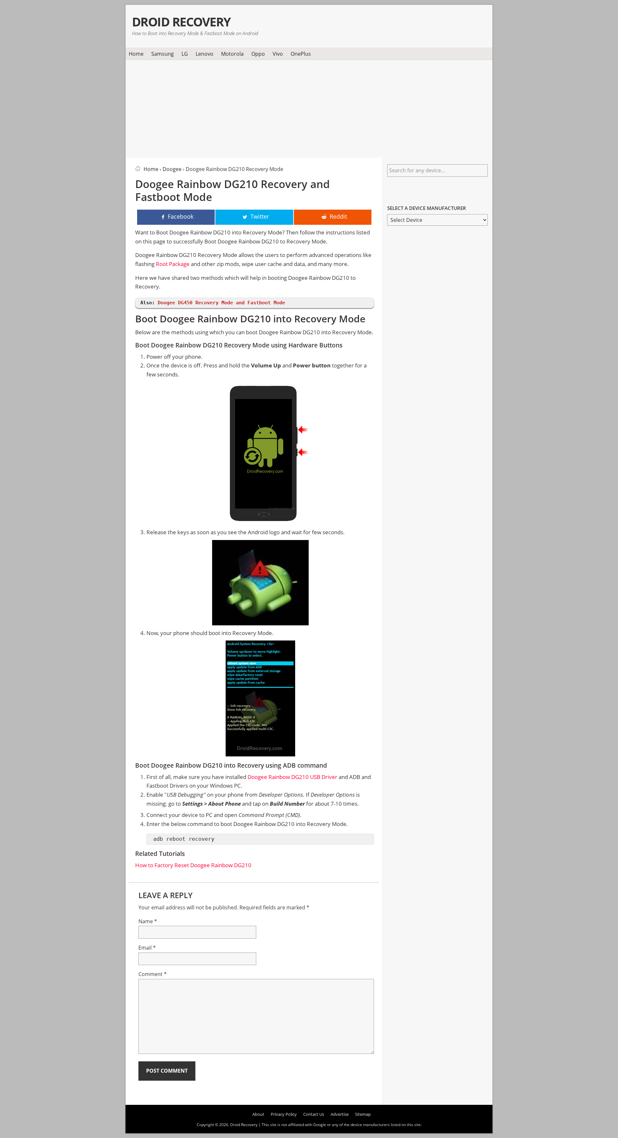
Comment (152, 974)
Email (147, 947)
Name (147, 921)
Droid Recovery (181, 22)
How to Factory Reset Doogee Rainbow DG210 (193, 865)
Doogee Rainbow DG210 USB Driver (292, 777)
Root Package (173, 264)
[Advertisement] (309, 107)
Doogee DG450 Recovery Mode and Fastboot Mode (221, 303)
